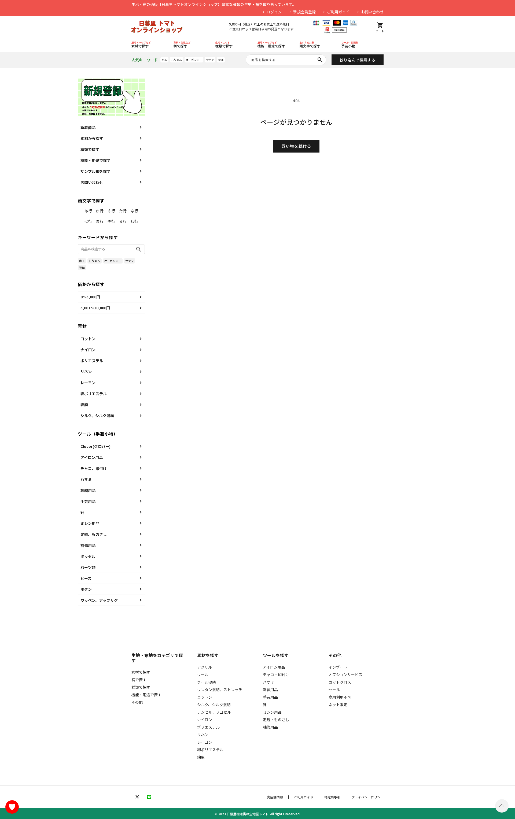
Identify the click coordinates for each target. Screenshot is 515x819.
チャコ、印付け (93, 468)
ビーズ (85, 578)
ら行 (123, 221)
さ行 (111, 210)
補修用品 (87, 545)
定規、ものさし (93, 534)
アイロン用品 (91, 457)
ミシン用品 (89, 523)
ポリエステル (91, 360)
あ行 (88, 210)
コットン (87, 338)
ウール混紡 (206, 682)
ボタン (86, 589)
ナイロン (87, 349)
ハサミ (86, 479)
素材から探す (91, 138)
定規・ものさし (276, 719)
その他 (137, 702)
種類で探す (89, 149)
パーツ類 (87, 567)
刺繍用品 (87, 490)
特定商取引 (332, 797)
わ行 (134, 221)
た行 (123, 210)
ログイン (274, 11)
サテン (210, 60)
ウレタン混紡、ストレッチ (219, 689)
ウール (202, 674)
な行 (134, 210)
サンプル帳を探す (95, 171)
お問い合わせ (372, 11)
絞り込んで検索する (358, 59)
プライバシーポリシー (367, 797)
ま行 (100, 221)
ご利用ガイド (338, 11)
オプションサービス (345, 674)
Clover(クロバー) (95, 446)
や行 (111, 221)
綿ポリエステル (93, 393)
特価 (220, 60)
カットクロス (340, 682)
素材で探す (140, 672)
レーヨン (87, 382)
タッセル (87, 556)
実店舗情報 (275, 797)
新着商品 (87, 127)
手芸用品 (87, 501)
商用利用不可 (340, 697)
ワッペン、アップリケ (99, 600)
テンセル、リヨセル (214, 712)
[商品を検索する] (320, 60)
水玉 (164, 60)
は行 (88, 221)
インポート (338, 667)
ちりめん (176, 60)
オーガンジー (194, 60)
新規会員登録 (304, 11)
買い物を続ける (296, 146)
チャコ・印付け (276, 674)
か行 (100, 210)
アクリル (204, 667)
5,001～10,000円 (95, 307)
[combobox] (286, 59)
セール (334, 689)
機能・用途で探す (95, 160)
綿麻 (84, 404)
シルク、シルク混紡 (97, 415)
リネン (86, 371)
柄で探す (138, 679)
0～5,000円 (90, 296)
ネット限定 (338, 704)
